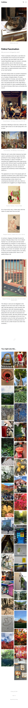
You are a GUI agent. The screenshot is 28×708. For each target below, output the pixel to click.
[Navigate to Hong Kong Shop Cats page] (20, 654)
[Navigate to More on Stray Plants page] (7, 474)
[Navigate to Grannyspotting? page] (7, 576)
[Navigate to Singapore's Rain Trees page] (20, 605)
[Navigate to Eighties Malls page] (7, 461)
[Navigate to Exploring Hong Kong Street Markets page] (7, 589)
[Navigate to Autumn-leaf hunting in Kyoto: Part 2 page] (20, 637)
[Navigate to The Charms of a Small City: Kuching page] (20, 568)
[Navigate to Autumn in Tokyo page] (7, 508)
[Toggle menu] (26, 2)
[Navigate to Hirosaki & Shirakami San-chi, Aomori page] (7, 658)
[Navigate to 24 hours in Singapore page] (7, 377)
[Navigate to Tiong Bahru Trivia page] (7, 447)
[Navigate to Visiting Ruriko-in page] (7, 491)
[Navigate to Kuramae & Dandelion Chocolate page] (7, 544)
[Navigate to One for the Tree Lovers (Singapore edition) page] (20, 377)
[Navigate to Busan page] (20, 518)
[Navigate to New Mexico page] (20, 467)
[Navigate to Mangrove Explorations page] (7, 412)
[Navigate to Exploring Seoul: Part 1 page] (20, 534)
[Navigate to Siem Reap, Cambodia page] (20, 619)
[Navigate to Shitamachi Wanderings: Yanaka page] (20, 581)
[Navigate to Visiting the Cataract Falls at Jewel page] (20, 595)
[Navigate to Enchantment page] (20, 412)
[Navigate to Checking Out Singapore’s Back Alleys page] (20, 553)
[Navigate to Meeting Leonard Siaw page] (20, 484)
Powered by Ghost (14, 699)
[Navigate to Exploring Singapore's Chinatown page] (20, 671)
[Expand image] (12, 366)
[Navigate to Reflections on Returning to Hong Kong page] (7, 562)
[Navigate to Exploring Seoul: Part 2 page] (7, 526)
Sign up (14, 695)
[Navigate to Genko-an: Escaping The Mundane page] (20, 502)
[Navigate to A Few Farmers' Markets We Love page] (20, 431)
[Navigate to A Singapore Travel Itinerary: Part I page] (7, 429)
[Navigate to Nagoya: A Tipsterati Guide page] (20, 360)
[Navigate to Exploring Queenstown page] (7, 395)
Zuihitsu (4, 2)
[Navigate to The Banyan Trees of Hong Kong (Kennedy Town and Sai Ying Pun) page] (7, 606)
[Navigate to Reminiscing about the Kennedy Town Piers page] (7, 623)
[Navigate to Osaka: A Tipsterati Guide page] (7, 360)
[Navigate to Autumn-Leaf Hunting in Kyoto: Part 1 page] (7, 641)
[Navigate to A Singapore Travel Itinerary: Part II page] (20, 394)
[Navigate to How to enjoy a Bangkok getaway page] (20, 450)
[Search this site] (23, 2)
